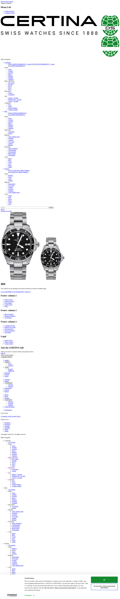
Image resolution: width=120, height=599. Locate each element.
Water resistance (13, 148)
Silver (10, 165)
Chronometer (12, 152)
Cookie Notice (8, 344)
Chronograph (12, 150)
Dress (10, 74)
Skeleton (10, 79)
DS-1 (9, 89)
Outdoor (10, 78)
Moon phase (12, 153)
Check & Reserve (9, 330)
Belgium (7, 362)
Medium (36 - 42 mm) (14, 99)
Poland (6, 391)
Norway (6, 390)
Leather (10, 143)
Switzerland (8, 400)
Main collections (13, 457)
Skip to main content (7, 1)
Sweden (6, 398)
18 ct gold (11, 142)
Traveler (10, 72)
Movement (11, 467)
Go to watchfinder (6, 292)
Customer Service (9, 325)
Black (10, 158)
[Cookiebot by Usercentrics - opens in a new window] (12, 595)
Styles (10, 444)
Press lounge (8, 303)
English (10, 369)
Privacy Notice (8, 342)
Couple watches (13, 110)
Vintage (10, 71)
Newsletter (7, 332)
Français (10, 365)
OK (104, 580)
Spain (6, 396)
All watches (11, 442)
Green (10, 162)
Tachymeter (11, 155)
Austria (6, 360)
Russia (6, 394)
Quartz (10, 93)
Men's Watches (8, 314)
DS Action (11, 83)
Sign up (3, 353)
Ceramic (10, 140)
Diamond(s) (11, 184)
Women (6, 169)
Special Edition (12, 108)
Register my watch (10, 327)
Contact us (27, 292)
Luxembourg (8, 383)
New (9, 105)
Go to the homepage (18, 292)
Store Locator (8, 299)
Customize (28, 595)
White (10, 167)
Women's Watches (9, 316)
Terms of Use (8, 340)
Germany (7, 379)
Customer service (9, 13)
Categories (11, 479)
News (6, 306)
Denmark (7, 373)
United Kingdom (9, 407)
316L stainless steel (14, 137)
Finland (6, 374)
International (8, 410)
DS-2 (9, 88)
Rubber (10, 145)
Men (5, 111)
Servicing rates (8, 329)
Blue (9, 160)
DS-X (10, 86)
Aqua (10, 69)
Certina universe (9, 11)
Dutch (10, 364)
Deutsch (10, 402)
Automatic (11, 94)
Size (9, 473)
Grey (9, 164)
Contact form (8, 304)
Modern (10, 76)
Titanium (11, 138)
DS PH (10, 84)
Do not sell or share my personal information (104, 586)
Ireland (6, 381)
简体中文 (11, 371)
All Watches (8, 317)
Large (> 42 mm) (13, 101)
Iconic (10, 106)
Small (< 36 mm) (13, 98)
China (6, 367)
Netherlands (8, 388)
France (6, 376)
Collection (7, 62)
